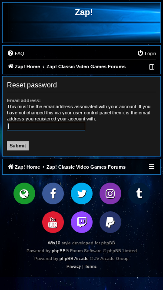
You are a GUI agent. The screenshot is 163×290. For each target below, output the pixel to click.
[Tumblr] (139, 193)
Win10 (54, 242)
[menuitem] (15, 53)
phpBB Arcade (74, 258)
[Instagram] (110, 193)
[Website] (24, 193)
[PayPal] (110, 222)
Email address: (24, 100)
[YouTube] (53, 222)
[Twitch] (82, 222)
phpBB (59, 250)
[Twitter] (82, 193)
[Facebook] (53, 193)
